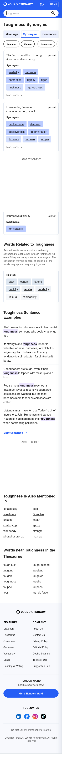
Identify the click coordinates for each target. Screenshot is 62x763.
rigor (44, 80)
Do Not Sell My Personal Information (31, 729)
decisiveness (17, 132)
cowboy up (10, 525)
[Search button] (53, 13)
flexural (13, 297)
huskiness (15, 87)
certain (24, 282)
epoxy (36, 525)
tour (5, 592)
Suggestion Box (41, 666)
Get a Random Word (31, 693)
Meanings (12, 34)
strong (38, 282)
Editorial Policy (41, 647)
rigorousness (35, 87)
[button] (42, 4)
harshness (15, 80)
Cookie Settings (41, 653)
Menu (53, 4)
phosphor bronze (13, 536)
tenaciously (10, 509)
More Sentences (13, 432)
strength (38, 531)
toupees (38, 587)
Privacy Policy (40, 641)
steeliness (9, 514)
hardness (30, 72)
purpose (30, 139)
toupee (7, 587)
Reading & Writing (13, 666)
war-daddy (9, 531)
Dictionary (8, 628)
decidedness (16, 124)
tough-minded (41, 565)
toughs (37, 581)
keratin (7, 520)
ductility (13, 289)
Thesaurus (9, 634)
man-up (37, 536)
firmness (14, 139)
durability (43, 289)
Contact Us (39, 634)
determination (38, 132)
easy (11, 282)
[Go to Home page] (18, 4)
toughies (38, 576)
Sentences (49, 34)
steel (36, 509)
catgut (36, 520)
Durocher (38, 514)
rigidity (31, 80)
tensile (28, 289)
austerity (14, 72)
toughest (38, 570)
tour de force (40, 592)
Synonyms (30, 34)
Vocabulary (9, 653)
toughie (8, 576)
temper (45, 139)
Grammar (8, 647)
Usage (7, 659)
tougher (8, 570)
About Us (38, 628)
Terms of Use (40, 659)
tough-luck (9, 565)
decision (35, 124)
